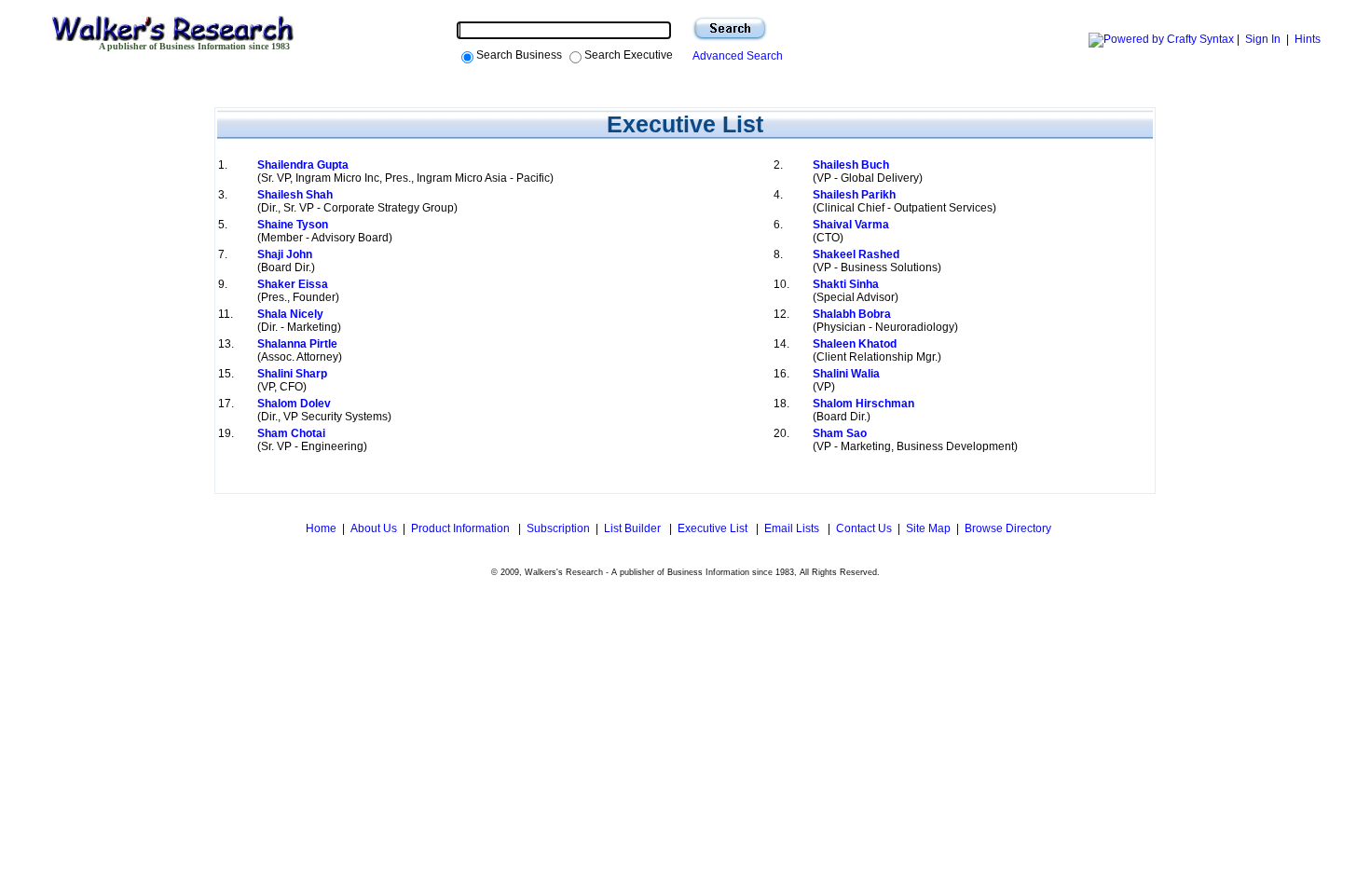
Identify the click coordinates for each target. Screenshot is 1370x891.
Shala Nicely (290, 314)
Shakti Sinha (846, 284)
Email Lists (793, 528)
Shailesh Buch (851, 164)
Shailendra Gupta (303, 164)
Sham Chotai (291, 433)
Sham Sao (840, 433)
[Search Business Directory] (729, 29)
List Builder (634, 528)
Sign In (1263, 39)
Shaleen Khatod (855, 343)
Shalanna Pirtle (297, 343)
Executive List (714, 528)
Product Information (462, 528)
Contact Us (864, 528)
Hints (1308, 39)
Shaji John (284, 254)
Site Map (928, 528)
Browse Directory (1008, 528)
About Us (373, 528)
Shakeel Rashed (856, 254)
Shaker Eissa (292, 284)
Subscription (558, 528)
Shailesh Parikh (854, 194)
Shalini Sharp (292, 373)
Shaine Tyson (292, 224)
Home (319, 528)
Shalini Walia (846, 373)
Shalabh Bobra (852, 314)
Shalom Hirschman (863, 403)
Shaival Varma (851, 224)
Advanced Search (735, 55)
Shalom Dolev (294, 403)
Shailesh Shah (295, 194)
